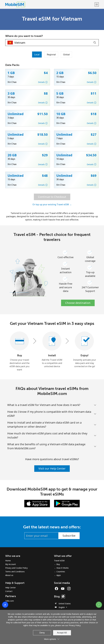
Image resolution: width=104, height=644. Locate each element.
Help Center (10, 587)
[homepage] (49, 4)
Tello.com (9, 601)
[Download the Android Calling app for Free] (67, 503)
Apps (58, 575)
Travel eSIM (59, 560)
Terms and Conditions (15, 571)
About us (9, 575)
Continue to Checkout (52, 197)
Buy (58, 564)
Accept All (62, 632)
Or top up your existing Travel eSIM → (52, 204)
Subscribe (69, 535)
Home (8, 560)
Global (66, 54)
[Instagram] (68, 588)
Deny (42, 632)
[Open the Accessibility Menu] (5, 605)
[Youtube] (63, 588)
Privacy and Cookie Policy (16, 568)
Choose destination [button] (77, 303)
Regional (51, 54)
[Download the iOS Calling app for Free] (37, 503)
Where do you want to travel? (24, 36)
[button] (97, 4)
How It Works (62, 568)
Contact (8, 591)
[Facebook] (57, 588)
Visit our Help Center (52, 468)
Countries (60, 571)
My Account (10, 564)
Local (37, 54)
